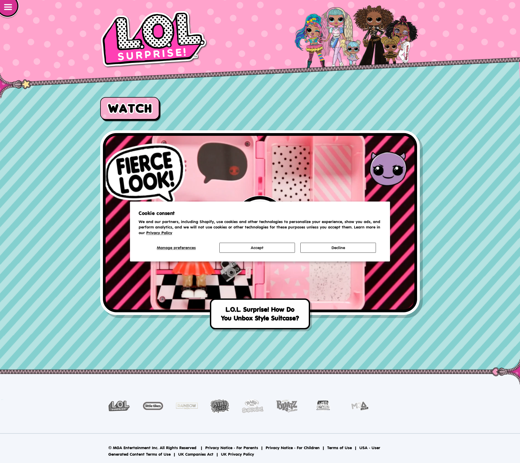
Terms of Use (339, 447)
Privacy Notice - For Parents (231, 447)
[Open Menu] (9, 9)
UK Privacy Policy (237, 454)
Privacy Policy (159, 233)
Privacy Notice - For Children (293, 447)
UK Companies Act (195, 454)
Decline (338, 247)
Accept (257, 247)
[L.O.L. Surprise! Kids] (154, 39)
